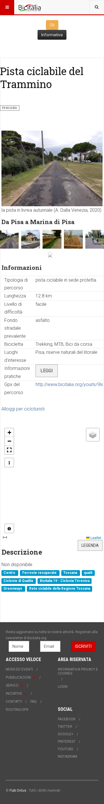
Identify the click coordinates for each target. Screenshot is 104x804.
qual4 (88, 573)
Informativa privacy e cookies (78, 671)
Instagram (67, 757)
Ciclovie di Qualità (18, 581)
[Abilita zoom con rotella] (9, 462)
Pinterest (66, 742)
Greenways (13, 589)
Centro (9, 573)
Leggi (46, 370)
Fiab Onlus (18, 790)
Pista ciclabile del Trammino (41, 77)
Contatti (14, 702)
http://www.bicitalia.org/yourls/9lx (69, 384)
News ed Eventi (19, 669)
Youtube (65, 749)
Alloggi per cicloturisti (22, 409)
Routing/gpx (17, 710)
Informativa (52, 35)
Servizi (12, 685)
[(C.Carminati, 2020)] (51, 239)
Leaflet (95, 537)
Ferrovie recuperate (39, 573)
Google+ (65, 734)
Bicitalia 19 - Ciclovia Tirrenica (65, 581)
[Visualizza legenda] (9, 528)
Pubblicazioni (18, 677)
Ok (52, 25)
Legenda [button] (90, 545)
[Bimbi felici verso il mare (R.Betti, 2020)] (94, 239)
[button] (9, 432)
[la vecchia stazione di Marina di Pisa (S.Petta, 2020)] (30, 239)
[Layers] (92, 434)
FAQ (33, 702)
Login (63, 687)
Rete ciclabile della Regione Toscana (59, 589)
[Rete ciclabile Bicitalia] (29, 7)
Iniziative (14, 694)
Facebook (66, 719)
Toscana (70, 573)
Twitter (65, 727)
